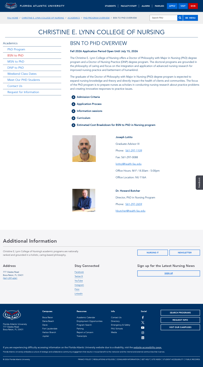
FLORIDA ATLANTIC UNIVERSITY (42, 6)
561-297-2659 (133, 204)
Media (114, 332)
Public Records (192, 359)
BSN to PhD (15, 55)
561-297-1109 (133, 151)
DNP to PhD (15, 68)
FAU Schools (117, 328)
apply (172, 6)
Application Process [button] (89, 104)
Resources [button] (81, 311)
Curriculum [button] (83, 118)
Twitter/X (79, 276)
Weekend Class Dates (22, 74)
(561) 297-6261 (10, 278)
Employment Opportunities (89, 321)
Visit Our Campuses (180, 327)
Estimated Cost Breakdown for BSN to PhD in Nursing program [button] (116, 125)
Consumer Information (128, 359)
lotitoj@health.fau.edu (128, 164)
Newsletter (185, 252)
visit (183, 6)
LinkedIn (79, 293)
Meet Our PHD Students (23, 80)
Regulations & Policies (104, 359)
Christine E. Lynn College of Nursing (43, 18)
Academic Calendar (86, 317)
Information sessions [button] (89, 111)
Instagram (79, 285)
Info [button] (113, 311)
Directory (115, 321)
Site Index (156, 359)
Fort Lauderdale (49, 328)
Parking (80, 328)
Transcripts (82, 336)
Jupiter (45, 336)
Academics (74, 18)
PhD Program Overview (96, 18)
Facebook (79, 272)
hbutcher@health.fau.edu (130, 211)
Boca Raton (47, 317)
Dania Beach (48, 321)
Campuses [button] (47, 311)
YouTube (79, 280)
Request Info (180, 320)
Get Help (145, 359)
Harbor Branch (49, 332)
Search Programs (180, 312)
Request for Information (23, 92)
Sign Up (169, 273)
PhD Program (16, 49)
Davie (45, 325)
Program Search (84, 325)
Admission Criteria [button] (88, 97)
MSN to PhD (15, 62)
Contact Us (14, 86)
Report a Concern (85, 332)
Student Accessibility (173, 359)
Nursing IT (153, 252)
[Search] (180, 18)
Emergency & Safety (120, 325)
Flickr (77, 289)
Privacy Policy (84, 359)
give (193, 6)
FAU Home (12, 18)
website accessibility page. (147, 347)
